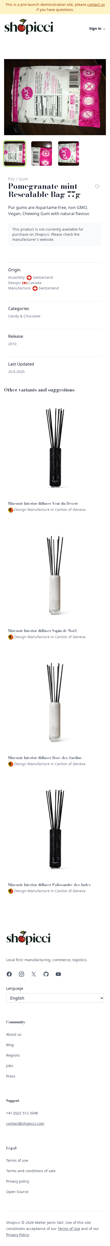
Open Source (17, 1191)
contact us (96, 4)
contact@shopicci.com (25, 1123)
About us (13, 1034)
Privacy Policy (17, 1234)
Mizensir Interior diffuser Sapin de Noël (42, 631)
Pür (11, 179)
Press (10, 1076)
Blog (10, 1044)
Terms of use (17, 1160)
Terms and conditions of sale (31, 1170)
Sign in (97, 28)
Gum (23, 179)
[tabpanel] (55, 97)
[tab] (14, 153)
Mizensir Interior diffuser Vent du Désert (43, 503)
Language (14, 988)
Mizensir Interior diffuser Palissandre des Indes (49, 885)
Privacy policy (17, 1181)
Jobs (9, 1065)
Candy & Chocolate (24, 316)
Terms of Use (69, 1228)
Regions (13, 1055)
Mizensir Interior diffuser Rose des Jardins (45, 758)
